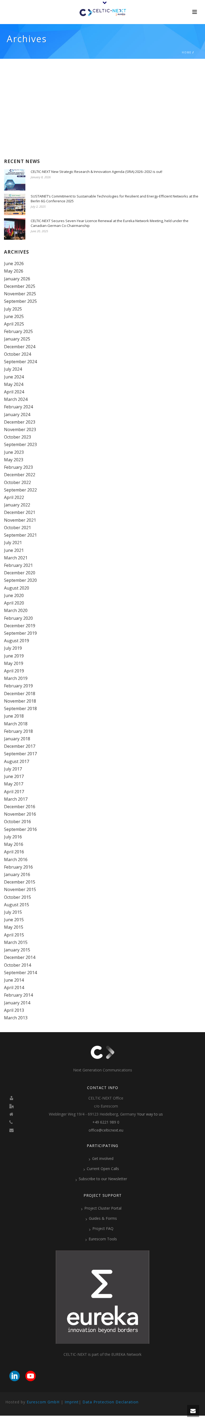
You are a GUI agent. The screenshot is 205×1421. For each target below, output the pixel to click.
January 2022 (17, 504)
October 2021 (17, 527)
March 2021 (15, 557)
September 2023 (20, 444)
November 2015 (20, 889)
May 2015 (13, 927)
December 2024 (19, 346)
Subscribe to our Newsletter (103, 1178)
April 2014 (14, 987)
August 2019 (16, 640)
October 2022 (17, 482)
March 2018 (15, 723)
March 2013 (15, 1017)
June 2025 (14, 316)
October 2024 (17, 354)
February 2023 (18, 467)
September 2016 (20, 829)
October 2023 (17, 437)
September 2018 (20, 708)
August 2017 (16, 761)
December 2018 (19, 693)
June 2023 (14, 452)
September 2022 (20, 489)
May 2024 (13, 384)
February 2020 (18, 618)
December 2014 (19, 957)
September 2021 (20, 535)
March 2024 (15, 399)
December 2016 (19, 806)
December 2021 (19, 512)
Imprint (72, 1401)
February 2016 (18, 867)
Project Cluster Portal (102, 1208)
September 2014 (20, 972)
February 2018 (18, 731)
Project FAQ (102, 1228)
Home (186, 52)
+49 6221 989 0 (105, 1122)
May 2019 (13, 663)
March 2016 (15, 859)
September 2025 (20, 301)
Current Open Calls (103, 1168)
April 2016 (14, 851)
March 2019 (15, 678)
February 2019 (18, 685)
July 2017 (13, 768)
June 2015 (14, 919)
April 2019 (14, 670)
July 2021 (13, 542)
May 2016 (13, 844)
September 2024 (20, 361)
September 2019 (20, 633)
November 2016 (20, 814)
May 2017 (13, 783)
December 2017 (19, 746)
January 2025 (17, 338)
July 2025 (13, 309)
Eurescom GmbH (43, 1401)
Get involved (102, 1158)
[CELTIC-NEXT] (102, 12)
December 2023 (19, 422)
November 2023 (20, 429)
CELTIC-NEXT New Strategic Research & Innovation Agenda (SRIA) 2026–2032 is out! (96, 171)
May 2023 (13, 459)
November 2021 (20, 520)
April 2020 (14, 603)
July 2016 (13, 836)
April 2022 (14, 497)
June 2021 (14, 550)
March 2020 (15, 610)
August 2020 (16, 588)
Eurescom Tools (103, 1238)
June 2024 (14, 376)
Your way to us (150, 1114)
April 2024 (14, 391)
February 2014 (18, 995)
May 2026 (13, 271)
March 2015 (15, 942)
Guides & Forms (103, 1218)
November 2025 (20, 293)
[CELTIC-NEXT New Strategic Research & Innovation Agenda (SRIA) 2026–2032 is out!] (14, 180)
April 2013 (14, 1010)
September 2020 (20, 580)
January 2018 (17, 738)
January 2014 (17, 1002)
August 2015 (16, 904)
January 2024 (17, 414)
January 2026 (17, 278)
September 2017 (20, 753)
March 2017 (15, 799)
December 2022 (19, 474)
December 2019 (19, 625)
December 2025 (19, 286)
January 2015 (17, 949)
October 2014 (17, 965)
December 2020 (19, 572)
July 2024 (13, 369)
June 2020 (14, 595)
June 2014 (14, 980)
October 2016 (17, 821)
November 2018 (20, 701)
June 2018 (14, 716)
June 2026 (14, 263)
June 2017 (14, 776)
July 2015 (13, 912)
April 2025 (14, 324)
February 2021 (18, 565)
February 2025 (18, 331)
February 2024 (18, 406)
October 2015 (17, 897)
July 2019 (13, 648)
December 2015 (19, 882)
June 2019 (14, 655)
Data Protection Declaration (110, 1401)
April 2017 (14, 791)
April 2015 (14, 934)
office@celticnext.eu (106, 1130)
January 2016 (17, 874)
